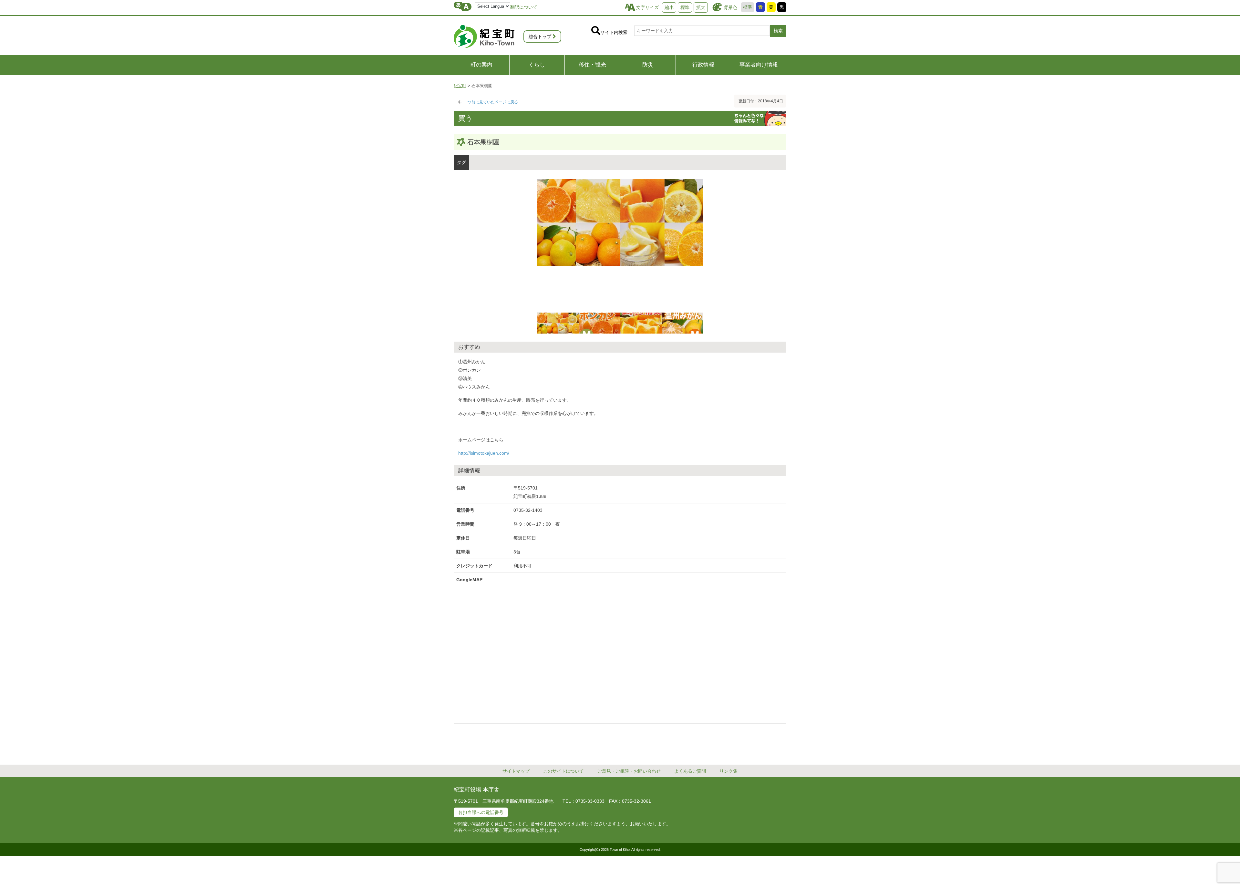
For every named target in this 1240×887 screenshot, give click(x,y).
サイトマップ (516, 771)
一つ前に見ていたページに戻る (491, 102)
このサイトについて (563, 771)
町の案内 (481, 65)
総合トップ (540, 36)
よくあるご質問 (690, 771)
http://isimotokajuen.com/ (483, 453)
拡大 (700, 7)
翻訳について (523, 7)
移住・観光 (592, 65)
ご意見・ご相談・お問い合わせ (629, 771)
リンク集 (728, 771)
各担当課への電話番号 (480, 812)
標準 (747, 7)
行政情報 (703, 65)
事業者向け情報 (758, 65)
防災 (647, 65)
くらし (537, 65)
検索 (778, 30)
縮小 (669, 7)
